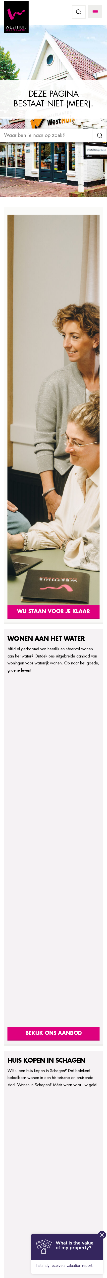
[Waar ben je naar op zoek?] (46, 135)
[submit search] (100, 135)
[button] (79, 12)
